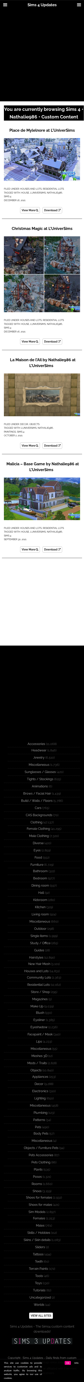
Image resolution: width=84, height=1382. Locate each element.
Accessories (36, 744)
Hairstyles (36, 957)
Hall (41, 893)
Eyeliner (39, 1020)
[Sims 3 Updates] (42, 1341)
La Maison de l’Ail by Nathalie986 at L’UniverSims (43, 363)
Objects (34, 424)
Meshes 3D (39, 1056)
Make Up (36, 1006)
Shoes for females (39, 1197)
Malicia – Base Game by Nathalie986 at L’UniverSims (42, 467)
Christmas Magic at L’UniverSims (42, 228)
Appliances (40, 1077)
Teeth (39, 1261)
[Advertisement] (42, 55)
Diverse (38, 843)
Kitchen (40, 907)
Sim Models (37, 1212)
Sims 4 (7, 196)
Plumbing (40, 1113)
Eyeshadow (38, 1027)
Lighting (40, 1098)
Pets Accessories (41, 1155)
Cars (38, 808)
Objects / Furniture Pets (41, 1148)
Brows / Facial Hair (37, 793)
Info (76, 1363)
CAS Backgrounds (39, 815)
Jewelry (39, 757)
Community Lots (39, 977)
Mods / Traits (37, 1063)
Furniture (36, 865)
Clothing (36, 822)
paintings (10, 431)
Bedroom (40, 878)
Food (38, 857)
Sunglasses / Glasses (40, 772)
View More (29, 210)
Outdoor (40, 929)
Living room (40, 914)
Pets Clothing (40, 1162)
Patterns (39, 1120)
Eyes (37, 850)
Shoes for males (40, 1205)
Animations (40, 786)
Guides (39, 950)
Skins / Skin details (37, 1240)
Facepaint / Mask (40, 1034)
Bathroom (40, 871)
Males (40, 1225)
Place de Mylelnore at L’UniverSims (42, 130)
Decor (24, 424)
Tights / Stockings (40, 779)
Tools (39, 1276)
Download (51, 210)
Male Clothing (39, 836)
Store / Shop (40, 992)
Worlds (39, 1305)
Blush (40, 1013)
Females (39, 1218)
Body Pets (41, 1133)
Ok (67, 1363)
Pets (38, 1127)
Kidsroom (40, 900)
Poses (37, 1177)
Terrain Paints (38, 1269)
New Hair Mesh (39, 964)
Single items (39, 936)
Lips (39, 1041)
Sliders (40, 1247)
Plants (38, 1169)
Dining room (40, 885)
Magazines (40, 999)
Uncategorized (40, 1297)
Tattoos (38, 1254)
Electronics (40, 1091)
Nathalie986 (54, 192)
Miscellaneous (39, 765)
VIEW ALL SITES (41, 1315)
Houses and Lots (31, 189)
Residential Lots (53, 189)
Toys (38, 1283)
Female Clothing (38, 829)
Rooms (37, 1184)
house (25, 192)
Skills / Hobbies (38, 1233)
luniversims (38, 192)
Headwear (38, 750)
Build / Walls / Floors (37, 801)
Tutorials (39, 1290)
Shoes (37, 1191)
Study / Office (40, 943)
